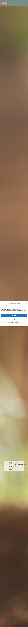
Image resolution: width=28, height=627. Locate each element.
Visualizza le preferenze (14, 322)
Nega (14, 319)
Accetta (14, 315)
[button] (26, 303)
